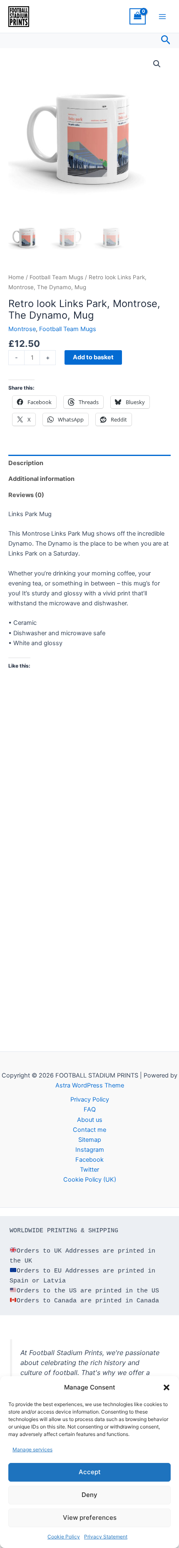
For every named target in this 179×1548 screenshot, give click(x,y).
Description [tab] (25, 463)
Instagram (89, 1149)
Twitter (89, 1169)
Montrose (22, 329)
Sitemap (89, 1139)
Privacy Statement (105, 1536)
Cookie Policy (63, 1536)
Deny (89, 1495)
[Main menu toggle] (162, 16)
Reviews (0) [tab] (26, 495)
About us (89, 1120)
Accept (90, 1472)
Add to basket (93, 357)
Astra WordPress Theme (89, 1085)
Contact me (89, 1130)
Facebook (89, 1159)
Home (16, 277)
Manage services (32, 1449)
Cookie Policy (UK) (89, 1179)
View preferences (90, 1517)
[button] (166, 1387)
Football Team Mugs (56, 277)
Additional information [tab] (41, 479)
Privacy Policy (89, 1099)
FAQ (90, 1109)
